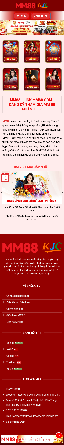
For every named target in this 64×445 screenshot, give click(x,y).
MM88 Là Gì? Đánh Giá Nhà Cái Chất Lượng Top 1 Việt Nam (32, 208)
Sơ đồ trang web (15, 421)
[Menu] (4, 6)
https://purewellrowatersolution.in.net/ (39, 394)
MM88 (6, 121)
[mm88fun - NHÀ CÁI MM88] (32, 5)
